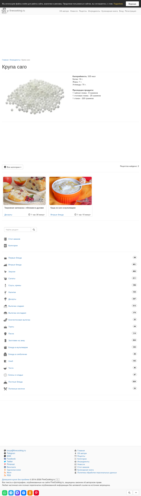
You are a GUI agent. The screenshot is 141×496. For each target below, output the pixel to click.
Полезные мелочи (72, 388)
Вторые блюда (57, 214)
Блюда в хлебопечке (72, 354)
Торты (72, 326)
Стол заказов (14, 238)
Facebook (11, 458)
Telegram (11, 453)
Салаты (72, 278)
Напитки (72, 292)
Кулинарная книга (109, 11)
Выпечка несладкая (72, 312)
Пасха (72, 333)
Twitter (10, 461)
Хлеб (72, 360)
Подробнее (118, 3)
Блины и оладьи (72, 374)
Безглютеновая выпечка (72, 319)
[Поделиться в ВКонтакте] (23, 492)
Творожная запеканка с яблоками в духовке (24, 207)
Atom (9, 472)
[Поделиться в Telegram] (11, 492)
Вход (121, 11)
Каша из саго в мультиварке (63, 207)
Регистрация (130, 11)
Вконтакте (11, 467)
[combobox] (17, 229)
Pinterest (11, 464)
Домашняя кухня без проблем (15, 479)
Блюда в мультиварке (72, 347)
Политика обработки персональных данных (97, 472)
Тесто (72, 367)
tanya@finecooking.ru (16, 450)
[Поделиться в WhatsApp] (4, 492)
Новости (74, 11)
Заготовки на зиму (72, 340)
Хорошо (132, 3)
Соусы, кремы (72, 285)
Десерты (8, 214)
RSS (9, 475)
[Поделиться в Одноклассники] (30, 492)
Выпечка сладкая (72, 305)
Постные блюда (72, 381)
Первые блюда (72, 257)
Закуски (72, 271)
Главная (5, 60)
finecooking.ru (17, 10)
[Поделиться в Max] (17, 492)
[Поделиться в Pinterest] (36, 492)
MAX (9, 456)
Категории (13, 245)
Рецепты (83, 11)
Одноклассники (14, 469)
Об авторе (64, 11)
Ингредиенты (94, 11)
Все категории (13, 167)
